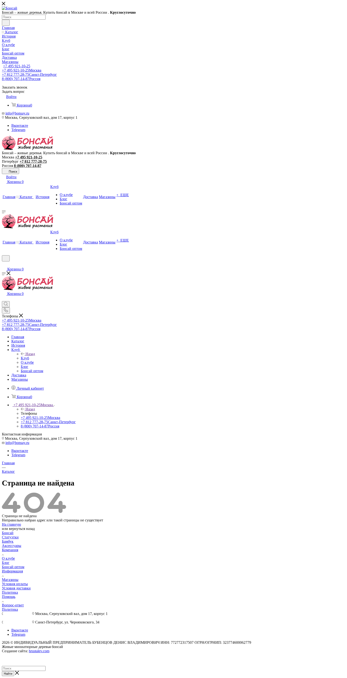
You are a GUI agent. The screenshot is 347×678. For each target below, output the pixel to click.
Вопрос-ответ (13, 605)
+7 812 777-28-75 (29, 74)
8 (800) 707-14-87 (21, 79)
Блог (5, 563)
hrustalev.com (39, 651)
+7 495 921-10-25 (16, 66)
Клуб (25, 358)
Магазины (10, 580)
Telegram (18, 130)
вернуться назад (22, 529)
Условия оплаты (15, 584)
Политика (10, 592)
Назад (30, 354)
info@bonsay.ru (17, 113)
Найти (8, 673)
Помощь (8, 597)
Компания (10, 550)
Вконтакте (19, 126)
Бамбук (7, 541)
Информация (12, 571)
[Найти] (6, 23)
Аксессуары (11, 546)
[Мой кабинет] (4, 264)
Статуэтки (10, 537)
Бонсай (7, 533)
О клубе (8, 558)
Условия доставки (16, 588)
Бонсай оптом (13, 567)
